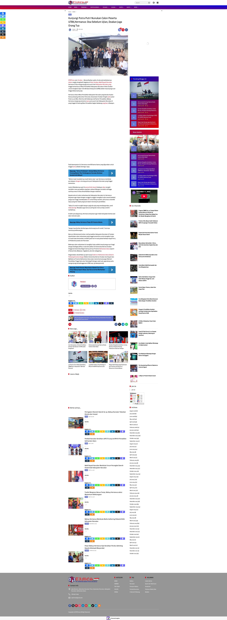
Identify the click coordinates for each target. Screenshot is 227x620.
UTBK (84, 310)
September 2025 (134, 441)
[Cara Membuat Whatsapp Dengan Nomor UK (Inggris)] (133, 356)
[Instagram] (79, 605)
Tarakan (80, 80)
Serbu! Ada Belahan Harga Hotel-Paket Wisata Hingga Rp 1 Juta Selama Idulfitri (147, 278)
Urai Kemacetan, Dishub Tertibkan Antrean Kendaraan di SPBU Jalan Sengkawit (77, 346)
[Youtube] (86, 605)
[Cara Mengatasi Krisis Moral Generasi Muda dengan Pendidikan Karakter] (133, 301)
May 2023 (132, 518)
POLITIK (116, 589)
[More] (71, 306)
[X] (101, 303)
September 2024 (134, 474)
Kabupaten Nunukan (102, 84)
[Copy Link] (86, 303)
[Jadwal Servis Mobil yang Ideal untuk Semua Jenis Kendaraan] (133, 257)
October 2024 (133, 471)
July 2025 (132, 446)
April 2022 (132, 542)
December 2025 (134, 433)
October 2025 (133, 438)
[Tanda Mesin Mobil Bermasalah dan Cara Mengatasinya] (133, 268)
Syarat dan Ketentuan (150, 583)
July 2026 (132, 413)
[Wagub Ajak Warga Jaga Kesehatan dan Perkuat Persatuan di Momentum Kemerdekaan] (118, 357)
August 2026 (133, 411)
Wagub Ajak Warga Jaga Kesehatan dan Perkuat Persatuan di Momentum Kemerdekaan (118, 366)
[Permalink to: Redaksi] (70, 29)
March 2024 (133, 490)
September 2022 (134, 537)
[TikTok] (92, 605)
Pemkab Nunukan (80, 313)
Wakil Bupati (102, 82)
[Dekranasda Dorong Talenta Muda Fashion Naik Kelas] (98, 337)
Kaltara (131, 581)
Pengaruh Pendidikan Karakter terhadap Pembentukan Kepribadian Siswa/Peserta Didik (148, 311)
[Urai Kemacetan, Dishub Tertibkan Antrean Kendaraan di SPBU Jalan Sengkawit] (77, 337)
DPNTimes (71, 80)
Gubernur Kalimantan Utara (100, 255)
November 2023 (134, 501)
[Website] (92, 286)
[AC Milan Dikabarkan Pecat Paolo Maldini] (133, 324)
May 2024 (132, 485)
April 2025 (132, 454)
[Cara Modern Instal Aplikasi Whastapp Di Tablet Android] (133, 346)
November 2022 (134, 531)
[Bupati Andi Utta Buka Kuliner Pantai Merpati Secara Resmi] (133, 235)
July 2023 (132, 512)
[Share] (126, 29)
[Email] (95, 286)
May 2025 (132, 452)
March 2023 (133, 520)
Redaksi (74, 29)
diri (89, 199)
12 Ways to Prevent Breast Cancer (147, 375)
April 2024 (132, 487)
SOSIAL (116, 592)
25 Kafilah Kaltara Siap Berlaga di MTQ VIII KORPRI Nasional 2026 (97, 365)
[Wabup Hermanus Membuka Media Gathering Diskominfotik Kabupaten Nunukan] (75, 530)
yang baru (105, 103)
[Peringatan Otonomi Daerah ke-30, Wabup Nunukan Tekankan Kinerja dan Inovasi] (75, 422)
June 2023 (132, 515)
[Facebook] (71, 303)
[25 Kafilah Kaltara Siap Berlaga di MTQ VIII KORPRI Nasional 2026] (98, 357)
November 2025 (134, 435)
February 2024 (133, 493)
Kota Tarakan (94, 82)
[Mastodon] (106, 303)
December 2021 (134, 548)
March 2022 (132, 545)
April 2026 (132, 422)
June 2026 (132, 416)
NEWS (70, 14)
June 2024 (132, 482)
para (88, 101)
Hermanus (77, 310)
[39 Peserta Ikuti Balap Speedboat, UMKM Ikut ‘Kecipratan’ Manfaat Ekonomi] (77, 357)
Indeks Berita (148, 581)
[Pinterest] (76, 605)
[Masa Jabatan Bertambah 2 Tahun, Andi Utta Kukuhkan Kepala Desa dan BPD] (133, 246)
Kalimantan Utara (104, 249)
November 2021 (134, 550)
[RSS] (99, 605)
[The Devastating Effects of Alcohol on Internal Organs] (133, 368)
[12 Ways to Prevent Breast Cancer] (133, 378)
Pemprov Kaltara (134, 586)
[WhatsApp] (126, 324)
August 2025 (133, 444)
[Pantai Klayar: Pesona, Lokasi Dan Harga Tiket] (133, 290)
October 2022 (133, 534)
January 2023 (133, 526)
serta (74, 167)
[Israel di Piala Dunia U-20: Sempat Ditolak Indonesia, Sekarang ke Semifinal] (133, 334)
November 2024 (134, 468)
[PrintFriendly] (91, 303)
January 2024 (133, 496)
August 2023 (133, 509)
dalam (70, 82)
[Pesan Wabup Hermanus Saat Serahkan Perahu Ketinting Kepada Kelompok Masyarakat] (75, 556)
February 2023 (133, 523)
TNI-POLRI (117, 586)
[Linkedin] (96, 303)
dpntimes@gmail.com (77, 597)
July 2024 (132, 479)
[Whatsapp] (81, 303)
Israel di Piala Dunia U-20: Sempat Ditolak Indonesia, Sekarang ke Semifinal (147, 333)
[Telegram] (122, 324)
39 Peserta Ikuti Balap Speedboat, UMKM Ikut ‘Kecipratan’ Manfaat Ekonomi (77, 366)
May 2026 (132, 419)
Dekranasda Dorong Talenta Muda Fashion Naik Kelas (97, 345)
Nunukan (109, 82)
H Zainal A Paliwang (135, 592)
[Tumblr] (111, 303)
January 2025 (133, 463)
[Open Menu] (158, 3)
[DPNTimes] (78, 2)
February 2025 (133, 460)
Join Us (134, 386)
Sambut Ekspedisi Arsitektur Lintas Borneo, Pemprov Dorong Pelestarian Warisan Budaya (118, 346)
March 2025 (133, 457)
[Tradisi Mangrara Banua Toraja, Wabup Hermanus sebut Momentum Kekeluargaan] (75, 503)
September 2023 (134, 507)
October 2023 (133, 504)
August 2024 (133, 476)
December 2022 (134, 529)
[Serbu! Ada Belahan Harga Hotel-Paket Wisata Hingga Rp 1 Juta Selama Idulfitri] (133, 279)
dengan (78, 181)
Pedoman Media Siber (150, 589)
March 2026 (133, 424)
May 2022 (132, 539)
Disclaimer (148, 586)
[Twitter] (76, 303)
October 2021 (133, 553)
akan (104, 187)
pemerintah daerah (91, 187)
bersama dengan (79, 257)
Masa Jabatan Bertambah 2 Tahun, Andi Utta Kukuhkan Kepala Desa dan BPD (148, 244)
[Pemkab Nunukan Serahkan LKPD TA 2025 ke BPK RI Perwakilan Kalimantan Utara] (75, 449)
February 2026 (133, 427)
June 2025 (132, 449)
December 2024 (134, 465)
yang (109, 84)
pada (109, 97)
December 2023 (134, 498)
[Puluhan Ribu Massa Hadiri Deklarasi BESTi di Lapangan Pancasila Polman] (133, 223)
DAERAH (86, 523)
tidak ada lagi (72, 208)
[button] (149, 2)
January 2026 (133, 430)
